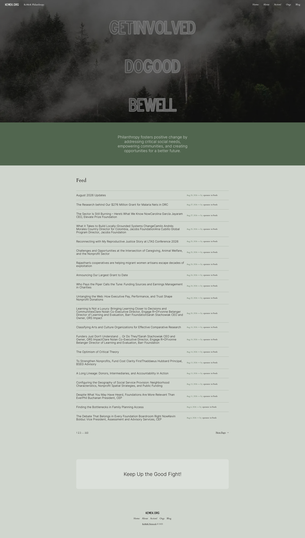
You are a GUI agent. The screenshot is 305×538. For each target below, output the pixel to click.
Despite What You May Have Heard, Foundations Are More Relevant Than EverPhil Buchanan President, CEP (125, 396)
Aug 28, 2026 (192, 195)
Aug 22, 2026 (192, 298)
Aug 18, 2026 (192, 327)
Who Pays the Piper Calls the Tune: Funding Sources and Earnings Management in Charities (129, 286)
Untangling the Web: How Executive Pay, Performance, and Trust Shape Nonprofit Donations (124, 298)
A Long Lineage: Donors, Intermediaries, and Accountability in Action (122, 373)
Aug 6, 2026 (191, 407)
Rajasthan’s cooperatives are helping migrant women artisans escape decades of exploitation (130, 264)
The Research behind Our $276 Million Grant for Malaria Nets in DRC (122, 204)
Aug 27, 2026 (192, 204)
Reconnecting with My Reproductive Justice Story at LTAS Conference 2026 (127, 241)
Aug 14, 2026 (192, 352)
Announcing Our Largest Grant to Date (102, 275)
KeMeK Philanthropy (34, 4)
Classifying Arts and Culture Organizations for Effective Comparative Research (128, 327)
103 (86, 432)
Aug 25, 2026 (192, 229)
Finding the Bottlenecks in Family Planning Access (110, 407)
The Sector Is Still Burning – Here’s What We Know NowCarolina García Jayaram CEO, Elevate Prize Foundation (129, 215)
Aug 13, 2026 (192, 362)
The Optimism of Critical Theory (97, 351)
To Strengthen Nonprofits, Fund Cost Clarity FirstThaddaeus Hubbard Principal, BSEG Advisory (129, 363)
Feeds (215, 195)
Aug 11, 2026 (192, 396)
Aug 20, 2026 (192, 313)
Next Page (222, 432)
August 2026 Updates (91, 195)
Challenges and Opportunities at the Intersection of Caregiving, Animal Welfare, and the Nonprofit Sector (129, 252)
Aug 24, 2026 (192, 264)
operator (206, 195)
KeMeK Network (149, 524)
